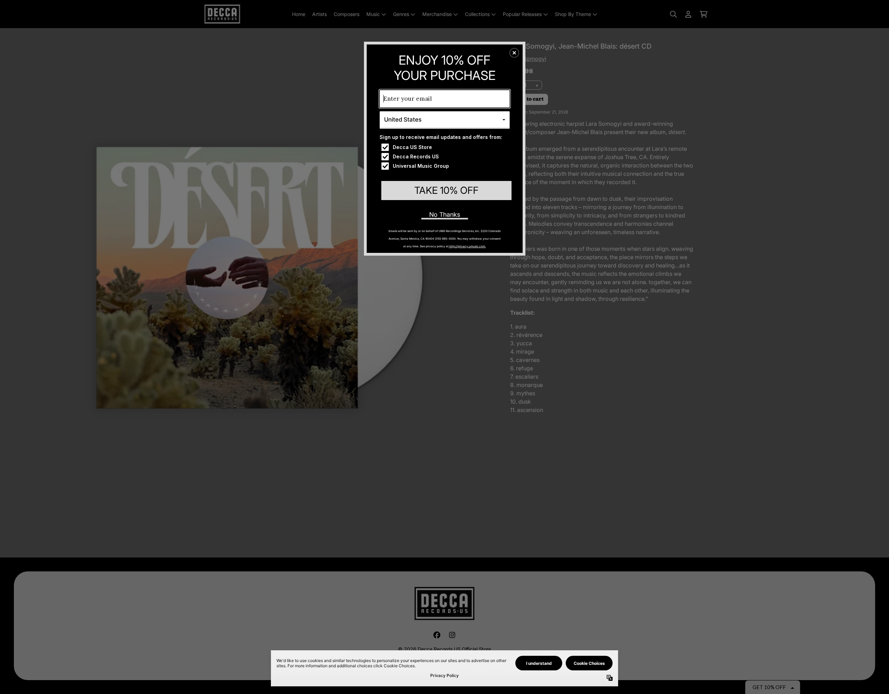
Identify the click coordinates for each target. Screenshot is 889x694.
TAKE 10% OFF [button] (446, 190)
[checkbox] (445, 147)
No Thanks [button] (444, 214)
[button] (514, 53)
